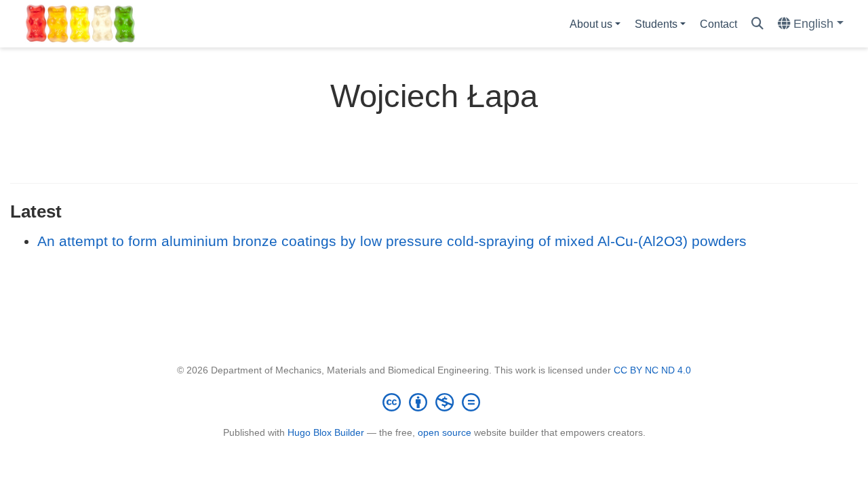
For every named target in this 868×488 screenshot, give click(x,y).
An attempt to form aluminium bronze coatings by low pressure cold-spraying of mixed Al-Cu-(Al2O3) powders (392, 241)
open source (444, 432)
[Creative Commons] (434, 402)
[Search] (757, 24)
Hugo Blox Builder (326, 432)
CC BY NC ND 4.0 (652, 370)
